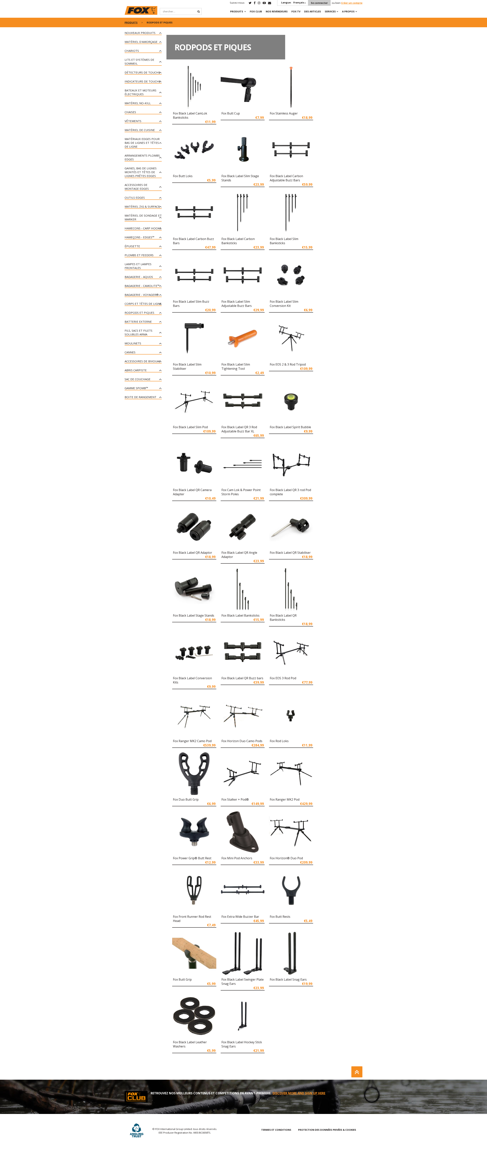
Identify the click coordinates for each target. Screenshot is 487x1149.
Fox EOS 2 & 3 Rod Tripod (288, 364)
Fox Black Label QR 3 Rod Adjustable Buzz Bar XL (239, 429)
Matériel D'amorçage (141, 42)
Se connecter (319, 3)
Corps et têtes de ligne (143, 304)
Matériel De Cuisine (140, 130)
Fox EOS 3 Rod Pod (283, 678)
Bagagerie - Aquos (139, 277)
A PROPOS (348, 11)
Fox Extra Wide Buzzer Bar (240, 917)
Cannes (130, 352)
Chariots (132, 51)
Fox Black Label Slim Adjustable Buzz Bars (236, 303)
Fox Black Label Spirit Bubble (290, 427)
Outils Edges (135, 197)
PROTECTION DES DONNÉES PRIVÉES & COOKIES (327, 1129)
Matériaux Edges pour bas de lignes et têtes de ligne (142, 142)
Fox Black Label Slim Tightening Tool (235, 366)
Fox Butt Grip (182, 979)
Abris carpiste (136, 370)
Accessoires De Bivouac (143, 361)
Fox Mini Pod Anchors (236, 858)
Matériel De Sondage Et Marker (143, 217)
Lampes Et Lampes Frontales (138, 266)
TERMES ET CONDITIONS (276, 1129)
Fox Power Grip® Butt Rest (192, 858)
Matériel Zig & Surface (142, 206)
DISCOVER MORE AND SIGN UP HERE (299, 1093)
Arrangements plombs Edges (142, 157)
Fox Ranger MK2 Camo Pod (192, 741)
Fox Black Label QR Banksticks (283, 617)
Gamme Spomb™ (136, 388)
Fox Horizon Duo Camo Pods (241, 741)
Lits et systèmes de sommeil (139, 61)
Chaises (130, 112)
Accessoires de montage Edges (137, 186)
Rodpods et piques (139, 312)
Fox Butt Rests (280, 917)
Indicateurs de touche (143, 81)
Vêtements (133, 121)
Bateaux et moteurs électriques (140, 92)
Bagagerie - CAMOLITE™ (142, 286)
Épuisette (132, 246)
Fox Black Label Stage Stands (193, 615)
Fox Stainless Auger (284, 113)
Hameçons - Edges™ (139, 237)
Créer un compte (351, 3)
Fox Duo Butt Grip (186, 799)
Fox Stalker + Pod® (235, 799)
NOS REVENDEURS (277, 11)
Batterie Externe (138, 321)
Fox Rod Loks (279, 741)
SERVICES (330, 11)
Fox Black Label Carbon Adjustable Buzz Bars (286, 178)
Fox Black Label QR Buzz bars (242, 678)
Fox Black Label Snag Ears (288, 979)
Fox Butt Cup (230, 113)
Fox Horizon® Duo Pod (286, 858)
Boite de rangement (140, 397)
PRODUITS (236, 11)
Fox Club (256, 11)
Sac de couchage (137, 379)
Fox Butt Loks (183, 176)
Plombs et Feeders (139, 255)
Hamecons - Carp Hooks (143, 228)
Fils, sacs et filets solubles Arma (138, 332)
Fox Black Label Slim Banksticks (284, 241)
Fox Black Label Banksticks (240, 615)
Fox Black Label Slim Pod (190, 427)
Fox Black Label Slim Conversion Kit (284, 303)
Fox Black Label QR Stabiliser (290, 552)
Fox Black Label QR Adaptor (192, 552)
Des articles (312, 11)
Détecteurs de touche (142, 72)
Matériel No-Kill (138, 103)
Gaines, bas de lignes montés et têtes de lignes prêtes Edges (141, 172)
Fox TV (295, 11)
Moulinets (133, 343)
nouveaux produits (140, 33)
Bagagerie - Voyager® (142, 295)
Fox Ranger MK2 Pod (284, 799)
